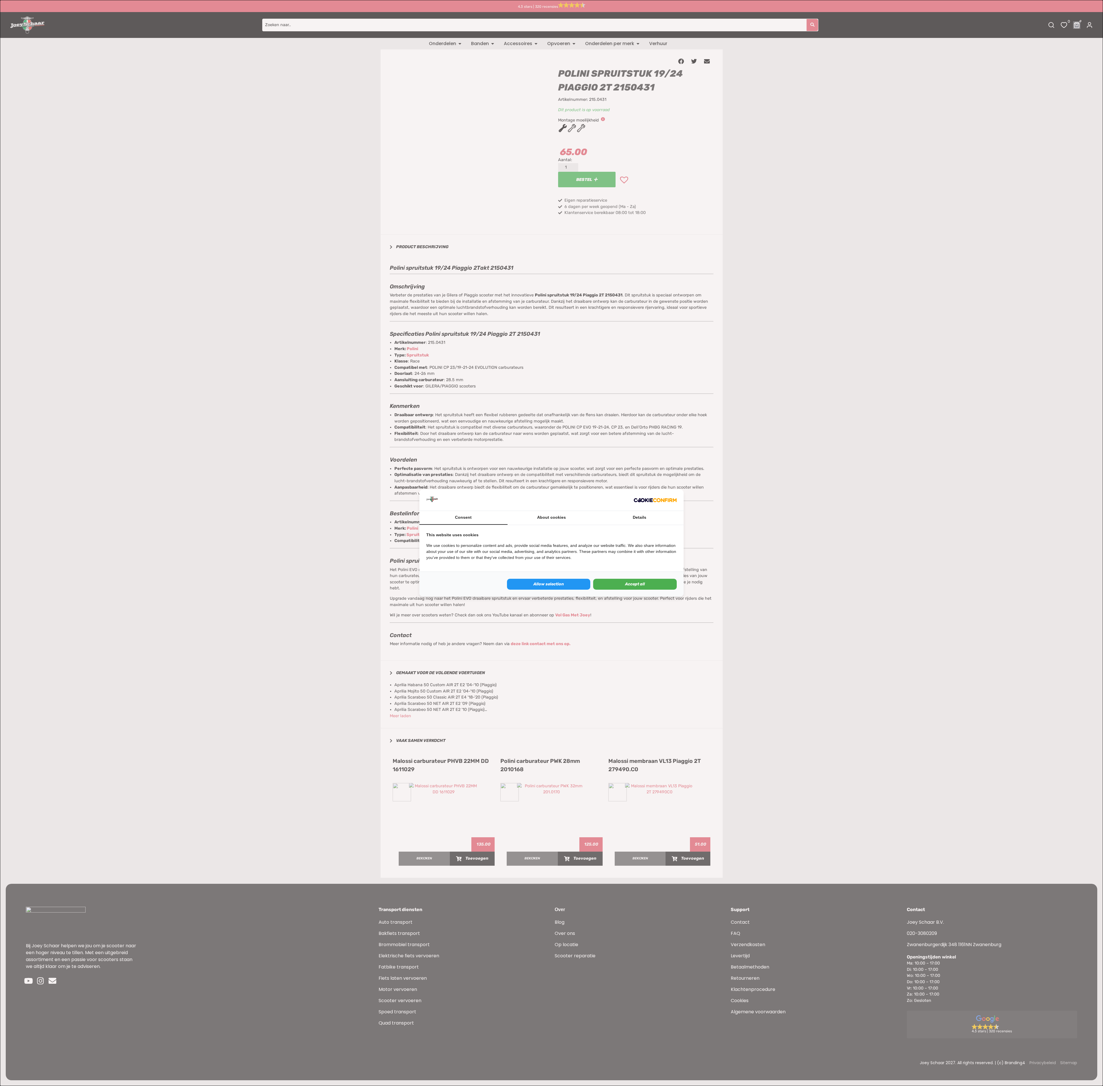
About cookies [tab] (551, 517)
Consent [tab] (463, 517)
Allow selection (548, 584)
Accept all (635, 584)
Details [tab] (639, 517)
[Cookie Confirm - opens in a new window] (655, 500)
